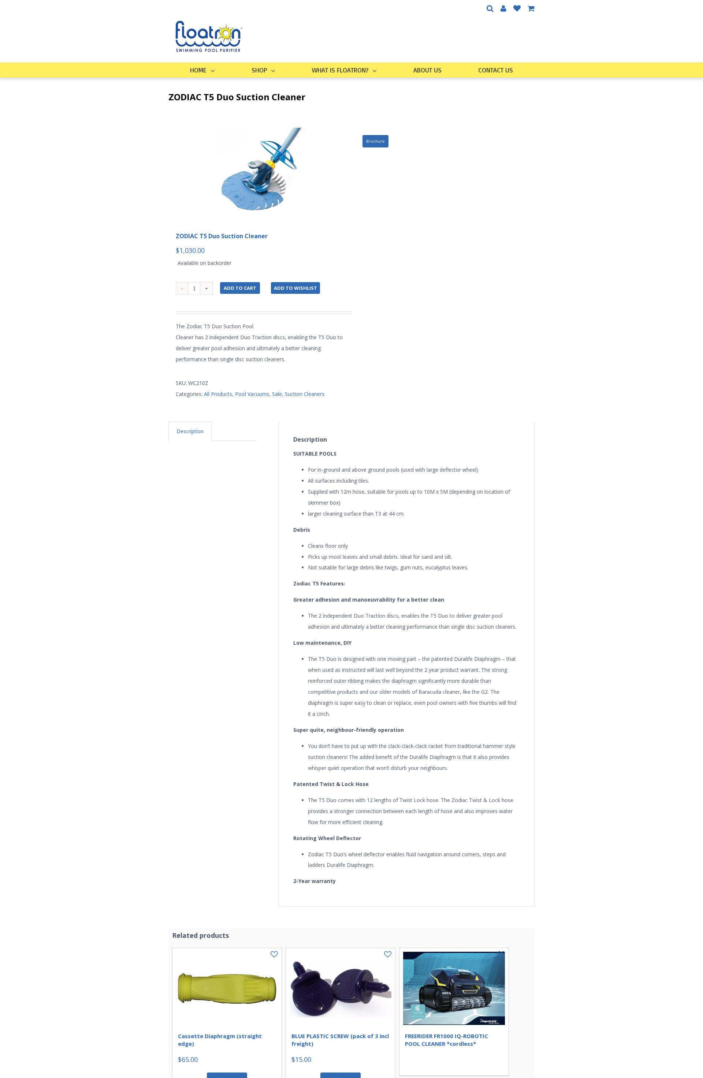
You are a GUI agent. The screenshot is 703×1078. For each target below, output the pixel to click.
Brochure (375, 141)
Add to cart (240, 288)
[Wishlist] (517, 8)
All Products (218, 393)
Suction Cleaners (304, 393)
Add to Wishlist (295, 288)
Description (190, 431)
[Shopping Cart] (531, 8)
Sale (277, 393)
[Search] (490, 8)
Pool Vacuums (252, 393)
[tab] (190, 431)
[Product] (260, 173)
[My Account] (503, 8)
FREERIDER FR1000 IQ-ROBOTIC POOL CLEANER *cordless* (446, 1039)
